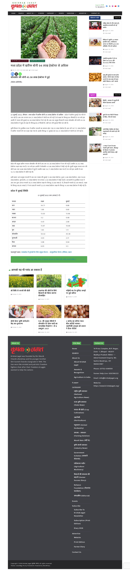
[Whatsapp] (20, 74)
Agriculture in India (82, 377)
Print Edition (79, 542)
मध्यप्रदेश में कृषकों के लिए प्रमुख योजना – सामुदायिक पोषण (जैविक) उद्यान (46, 252)
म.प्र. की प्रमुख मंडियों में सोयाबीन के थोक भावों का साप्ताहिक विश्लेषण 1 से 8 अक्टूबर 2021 (47, 325)
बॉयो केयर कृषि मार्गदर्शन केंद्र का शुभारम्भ (20, 322)
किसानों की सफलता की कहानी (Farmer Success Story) (82, 477)
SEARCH (21, 13)
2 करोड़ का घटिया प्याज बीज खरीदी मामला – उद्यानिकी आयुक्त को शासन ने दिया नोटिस (76, 325)
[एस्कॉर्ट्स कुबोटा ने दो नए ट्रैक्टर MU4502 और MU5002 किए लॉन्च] (95, 64)
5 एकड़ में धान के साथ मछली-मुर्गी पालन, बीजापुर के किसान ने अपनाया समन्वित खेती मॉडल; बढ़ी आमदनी (110, 150)
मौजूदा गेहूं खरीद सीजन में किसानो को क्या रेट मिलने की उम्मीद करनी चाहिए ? (51, 259)
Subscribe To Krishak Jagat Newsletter (79, 512)
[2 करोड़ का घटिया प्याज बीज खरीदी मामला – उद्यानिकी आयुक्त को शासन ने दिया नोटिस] (76, 306)
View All (117, 17)
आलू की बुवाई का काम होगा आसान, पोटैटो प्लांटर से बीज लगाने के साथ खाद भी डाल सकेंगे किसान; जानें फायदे (111, 78)
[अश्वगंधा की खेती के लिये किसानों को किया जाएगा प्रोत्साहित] (49, 275)
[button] (34, 13)
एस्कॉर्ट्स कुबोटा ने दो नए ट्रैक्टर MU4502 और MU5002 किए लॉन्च (110, 60)
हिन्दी (102, 5)
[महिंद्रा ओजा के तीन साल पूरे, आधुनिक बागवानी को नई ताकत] (95, 29)
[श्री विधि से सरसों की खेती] (21, 275)
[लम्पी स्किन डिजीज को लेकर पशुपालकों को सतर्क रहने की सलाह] (95, 135)
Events (61, 13)
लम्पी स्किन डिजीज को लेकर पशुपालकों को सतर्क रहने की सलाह (111, 131)
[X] (16, 74)
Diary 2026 (78, 528)
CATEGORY (50, 13)
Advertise (82, 13)
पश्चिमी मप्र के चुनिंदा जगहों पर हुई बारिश (76, 292)
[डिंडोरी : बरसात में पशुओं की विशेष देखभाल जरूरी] (95, 105)
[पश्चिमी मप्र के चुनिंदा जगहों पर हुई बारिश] (76, 275)
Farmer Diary (79, 546)
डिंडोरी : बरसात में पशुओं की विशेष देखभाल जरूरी (111, 101)
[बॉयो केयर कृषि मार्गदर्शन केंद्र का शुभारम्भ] (21, 306)
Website (77, 537)
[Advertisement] (49, 99)
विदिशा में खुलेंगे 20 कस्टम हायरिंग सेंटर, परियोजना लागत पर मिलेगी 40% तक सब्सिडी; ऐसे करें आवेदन (111, 43)
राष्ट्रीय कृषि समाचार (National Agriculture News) (81, 394)
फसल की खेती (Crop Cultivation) (20, 61)
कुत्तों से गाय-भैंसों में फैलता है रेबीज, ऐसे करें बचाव (110, 116)
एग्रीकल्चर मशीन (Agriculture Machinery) (79, 466)
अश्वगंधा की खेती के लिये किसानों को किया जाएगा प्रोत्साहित (47, 293)
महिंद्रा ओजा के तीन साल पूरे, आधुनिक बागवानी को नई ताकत (111, 25)
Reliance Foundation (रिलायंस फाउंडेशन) (82, 488)
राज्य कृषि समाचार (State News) (37, 61)
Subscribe (70, 13)
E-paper (41, 13)
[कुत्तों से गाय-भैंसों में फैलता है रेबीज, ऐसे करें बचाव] (95, 119)
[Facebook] (12, 74)
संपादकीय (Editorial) (82, 495)
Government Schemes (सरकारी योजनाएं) (81, 455)
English (97, 5)
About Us (30, 13)
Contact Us (95, 13)
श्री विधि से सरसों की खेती (20, 290)
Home (13, 13)
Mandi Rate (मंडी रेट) (82, 440)
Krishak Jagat (34, 70)
